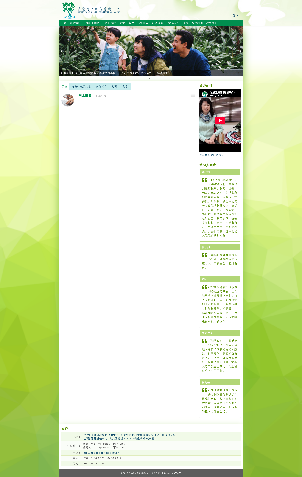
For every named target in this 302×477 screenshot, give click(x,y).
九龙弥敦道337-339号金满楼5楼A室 (119, 438)
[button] (61, 51)
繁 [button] (235, 15)
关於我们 (77, 24)
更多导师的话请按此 (211, 155)
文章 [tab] (125, 86)
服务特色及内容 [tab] (81, 86)
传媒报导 (142, 23)
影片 (131, 23)
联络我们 (211, 23)
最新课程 (110, 23)
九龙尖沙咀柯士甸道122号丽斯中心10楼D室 (129, 435)
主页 (63, 23)
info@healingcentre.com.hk (101, 452)
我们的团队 (94, 24)
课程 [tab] (64, 86)
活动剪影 (159, 24)
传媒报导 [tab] (101, 86)
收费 (185, 23)
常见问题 (173, 23)
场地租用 (197, 23)
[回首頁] (91, 9)
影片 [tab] (115, 86)
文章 (122, 23)
